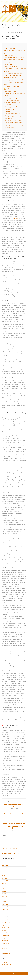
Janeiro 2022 (4, 901)
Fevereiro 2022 (5, 899)
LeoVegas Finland (5, 935)
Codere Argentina (5, 927)
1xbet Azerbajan (5, 919)
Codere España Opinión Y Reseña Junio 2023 (14, 805)
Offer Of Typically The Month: (11, 66)
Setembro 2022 (5, 880)
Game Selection (8, 97)
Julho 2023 (4, 870)
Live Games (7, 111)
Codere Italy (4, 930)
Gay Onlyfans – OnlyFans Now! (8, 843)
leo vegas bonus (15, 218)
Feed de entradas (5, 962)
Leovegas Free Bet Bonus (10, 91)
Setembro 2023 (5, 865)
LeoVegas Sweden (5, 943)
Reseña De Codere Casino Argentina (14, 814)
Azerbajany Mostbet (6, 922)
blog (3, 925)
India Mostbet (5, 933)
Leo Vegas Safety (8, 64)
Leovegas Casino (8, 63)
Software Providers (8, 55)
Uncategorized (19, 32)
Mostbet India (5, 948)
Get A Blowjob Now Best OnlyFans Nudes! (10, 853)
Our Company (7, 53)
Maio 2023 (4, 873)
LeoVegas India (5, 938)
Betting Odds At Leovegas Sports (12, 86)
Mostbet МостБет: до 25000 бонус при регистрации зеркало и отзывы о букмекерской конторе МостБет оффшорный (14, 826)
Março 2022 (4, 896)
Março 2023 (4, 878)
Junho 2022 (4, 888)
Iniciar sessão (4, 961)
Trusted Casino (7, 71)
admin (4, 32)
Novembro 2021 (5, 906)
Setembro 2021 (5, 912)
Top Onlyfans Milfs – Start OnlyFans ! (9, 845)
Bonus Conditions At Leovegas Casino (13, 73)
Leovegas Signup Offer (9, 48)
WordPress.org (5, 966)
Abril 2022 (4, 893)
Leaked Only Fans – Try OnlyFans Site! (10, 848)
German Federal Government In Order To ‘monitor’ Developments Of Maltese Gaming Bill (14, 59)
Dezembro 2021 (5, 904)
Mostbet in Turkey (6, 945)
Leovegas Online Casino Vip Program (13, 99)
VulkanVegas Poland (6, 953)
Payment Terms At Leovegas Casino (12, 106)
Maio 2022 (4, 891)
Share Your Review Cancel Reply (12, 100)
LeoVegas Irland (5, 940)
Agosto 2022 (4, 883)
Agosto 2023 (4, 867)
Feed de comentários (6, 964)
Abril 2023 (4, 875)
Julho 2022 (4, 886)
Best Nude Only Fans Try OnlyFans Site (10, 851)
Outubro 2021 (5, 909)
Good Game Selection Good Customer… (13, 120)
